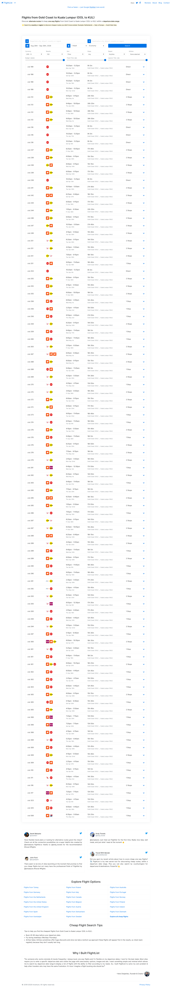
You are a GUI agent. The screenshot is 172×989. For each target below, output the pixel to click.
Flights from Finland (117, 902)
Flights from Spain (31, 912)
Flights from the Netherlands (34, 897)
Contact (167, 3)
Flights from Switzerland (75, 912)
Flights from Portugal (118, 892)
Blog (160, 3)
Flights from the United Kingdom (36, 907)
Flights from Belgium (74, 902)
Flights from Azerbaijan (32, 917)
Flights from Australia (118, 887)
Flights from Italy (72, 892)
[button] (144, 67)
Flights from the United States (35, 902)
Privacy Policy (145, 985)
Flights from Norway (117, 897)
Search (127, 46)
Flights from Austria (73, 907)
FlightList (7, 3)
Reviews (148, 3)
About (154, 3)
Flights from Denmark (118, 912)
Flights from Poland (73, 887)
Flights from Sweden (74, 917)
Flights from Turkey (31, 887)
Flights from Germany (32, 892)
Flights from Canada (74, 897)
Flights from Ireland (117, 907)
